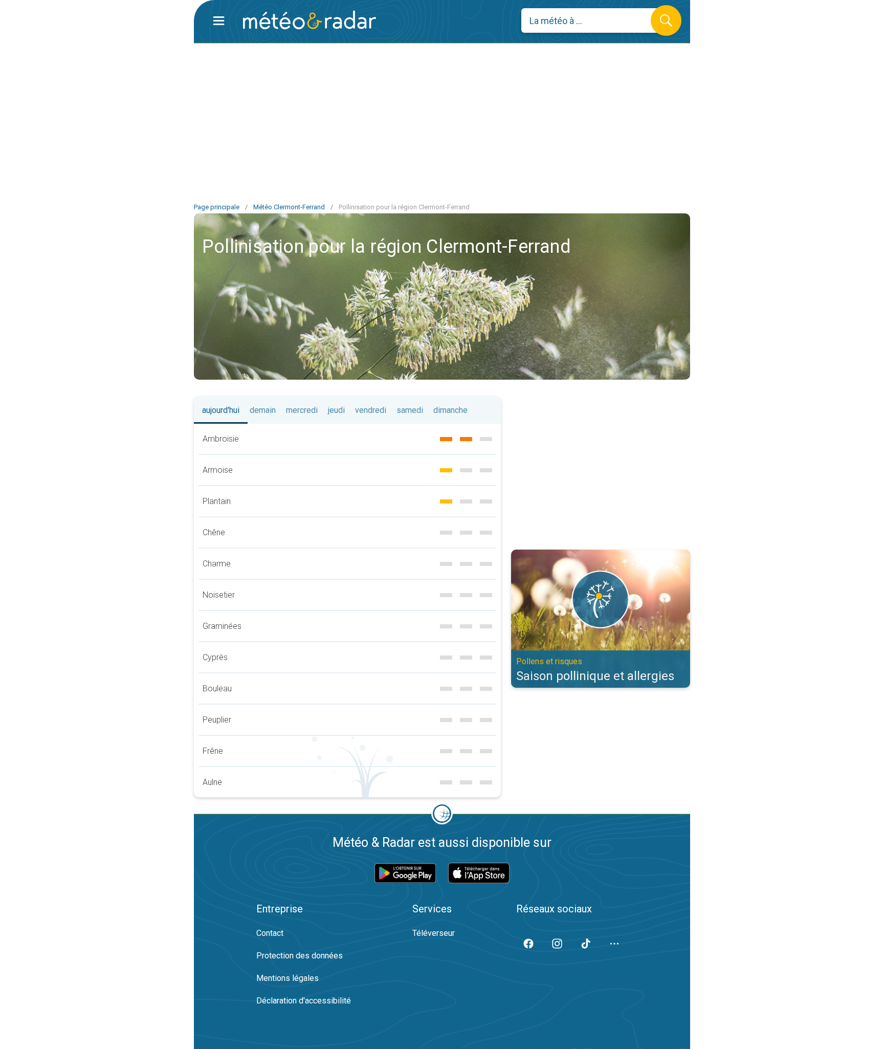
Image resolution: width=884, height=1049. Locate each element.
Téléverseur (433, 933)
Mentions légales (287, 978)
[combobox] (593, 20)
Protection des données (299, 955)
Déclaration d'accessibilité (303, 1001)
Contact (269, 933)
